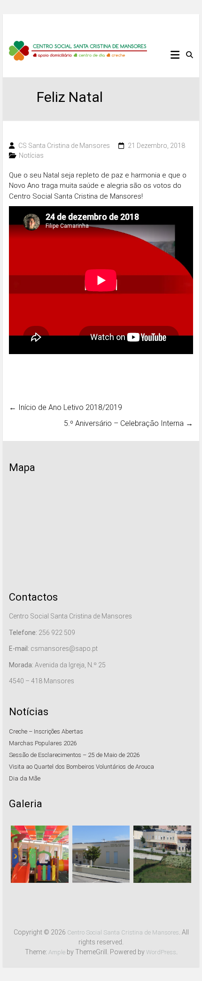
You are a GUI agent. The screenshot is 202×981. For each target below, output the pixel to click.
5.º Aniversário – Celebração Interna (128, 423)
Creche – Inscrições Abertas (46, 731)
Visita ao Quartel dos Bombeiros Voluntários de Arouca (81, 766)
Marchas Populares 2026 (43, 743)
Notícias (31, 155)
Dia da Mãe (24, 778)
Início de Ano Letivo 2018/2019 (65, 407)
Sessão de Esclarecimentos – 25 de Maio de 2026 (74, 754)
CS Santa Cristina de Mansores (64, 145)
